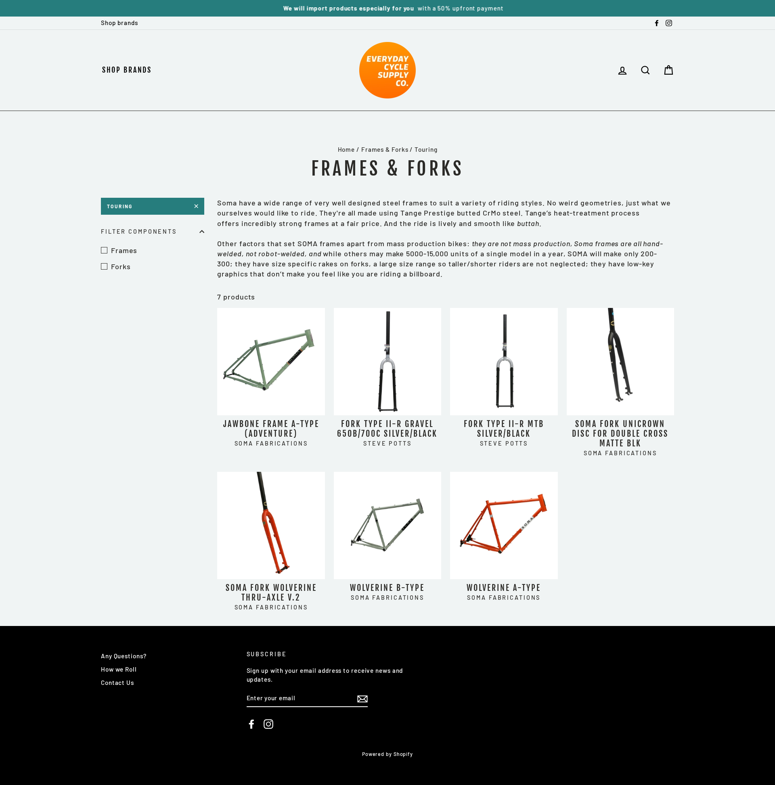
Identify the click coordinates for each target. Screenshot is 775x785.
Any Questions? (124, 655)
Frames (124, 250)
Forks (121, 266)
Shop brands (119, 22)
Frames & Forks (384, 149)
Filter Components (139, 231)
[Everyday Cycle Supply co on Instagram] (268, 724)
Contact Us (117, 682)
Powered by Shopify (387, 754)
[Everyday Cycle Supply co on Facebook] (251, 724)
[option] (387, 8)
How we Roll (119, 669)
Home (346, 149)
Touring (120, 206)
